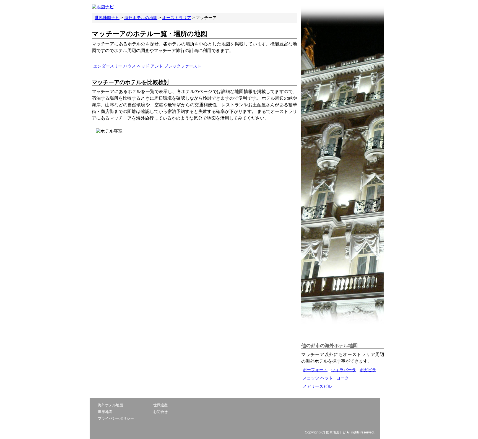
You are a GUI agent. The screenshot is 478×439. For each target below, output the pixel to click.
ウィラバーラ (343, 369)
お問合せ (160, 412)
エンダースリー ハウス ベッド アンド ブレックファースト (147, 66)
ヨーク (342, 378)
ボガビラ (368, 369)
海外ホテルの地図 (140, 17)
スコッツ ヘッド (318, 378)
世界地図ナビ (107, 17)
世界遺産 (160, 405)
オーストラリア (176, 17)
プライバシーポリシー (116, 418)
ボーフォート (315, 369)
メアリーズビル (317, 386)
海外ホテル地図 (110, 405)
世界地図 (105, 412)
